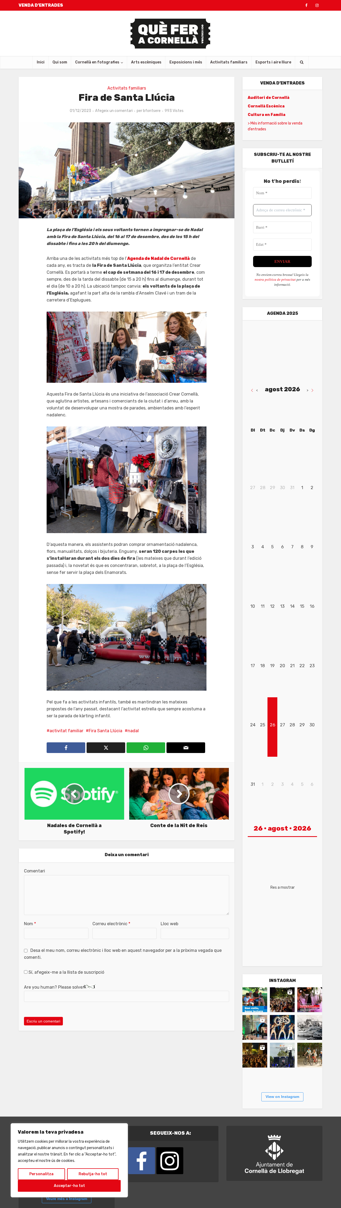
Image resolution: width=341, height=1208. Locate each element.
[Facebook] (141, 1160)
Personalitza (41, 1174)
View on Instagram (282, 1096)
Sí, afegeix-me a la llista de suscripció (65, 972)
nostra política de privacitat (275, 279)
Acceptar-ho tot (69, 1185)
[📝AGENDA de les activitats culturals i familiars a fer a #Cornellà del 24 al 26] (309, 999)
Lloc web (169, 923)
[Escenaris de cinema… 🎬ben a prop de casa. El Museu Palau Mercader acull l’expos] (309, 1027)
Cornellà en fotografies (97, 62)
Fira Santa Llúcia (105, 730)
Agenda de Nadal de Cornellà (158, 258)
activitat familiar (66, 730)
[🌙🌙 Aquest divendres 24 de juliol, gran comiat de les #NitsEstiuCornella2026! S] (282, 1027)
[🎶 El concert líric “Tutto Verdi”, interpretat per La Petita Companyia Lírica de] (254, 1027)
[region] (69, 1160)
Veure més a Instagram (66, 1199)
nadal (133, 730)
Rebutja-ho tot (93, 1174)
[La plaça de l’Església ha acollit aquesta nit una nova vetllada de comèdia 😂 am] (254, 1055)
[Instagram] (169, 1160)
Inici (40, 62)
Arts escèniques (146, 62)
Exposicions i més (185, 62)
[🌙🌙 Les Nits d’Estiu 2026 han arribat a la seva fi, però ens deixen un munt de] (282, 999)
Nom (30, 923)
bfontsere (152, 110)
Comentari (34, 870)
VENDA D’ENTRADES (41, 5)
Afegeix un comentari (114, 110)
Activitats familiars (228, 62)
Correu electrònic (111, 923)
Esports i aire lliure (273, 62)
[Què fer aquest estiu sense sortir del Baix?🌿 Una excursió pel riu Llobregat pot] (309, 1055)
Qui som (59, 62)
